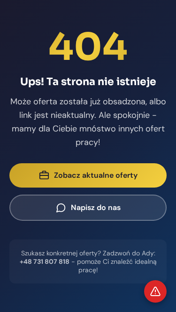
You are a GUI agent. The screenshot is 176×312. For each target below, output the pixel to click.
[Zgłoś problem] (155, 291)
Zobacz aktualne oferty (96, 175)
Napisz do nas (96, 207)
